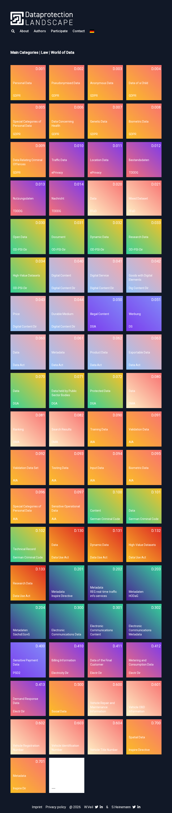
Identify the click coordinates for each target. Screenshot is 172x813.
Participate (59, 31)
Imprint (37, 807)
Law (44, 52)
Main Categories (24, 52)
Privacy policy (56, 807)
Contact (79, 31)
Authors (40, 31)
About (24, 31)
